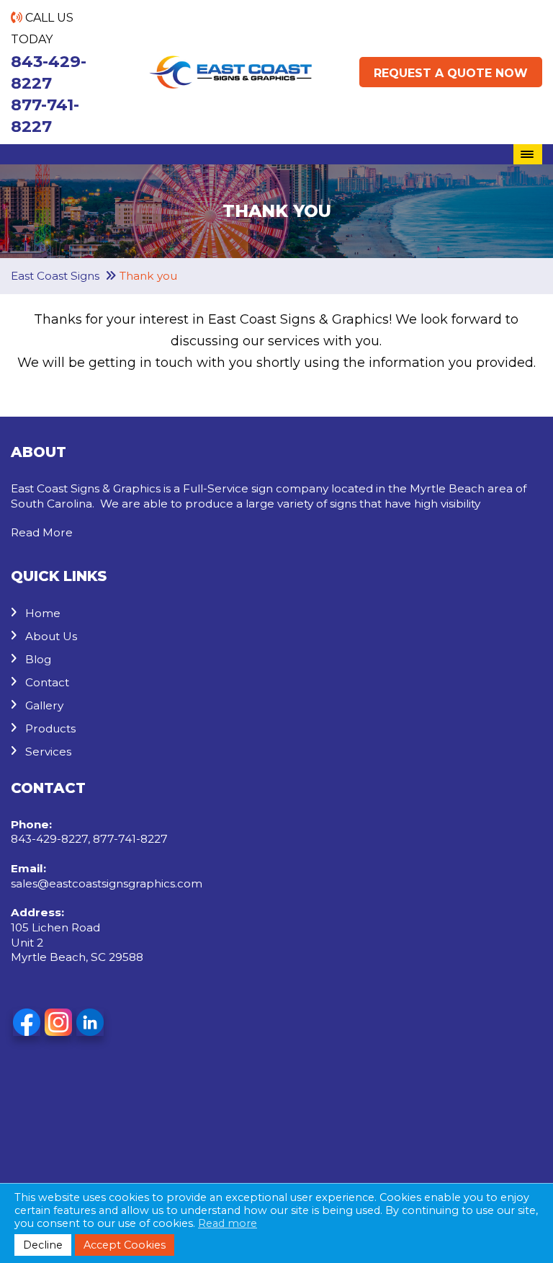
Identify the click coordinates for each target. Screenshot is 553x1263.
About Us (51, 636)
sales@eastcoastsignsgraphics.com (106, 883)
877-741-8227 (45, 115)
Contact (47, 682)
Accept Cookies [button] (125, 1244)
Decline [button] (43, 1244)
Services (48, 751)
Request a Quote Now (451, 73)
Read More (42, 532)
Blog (38, 659)
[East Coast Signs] (230, 66)
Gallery (44, 705)
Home (42, 613)
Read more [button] (227, 1223)
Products (50, 728)
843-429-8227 (48, 72)
